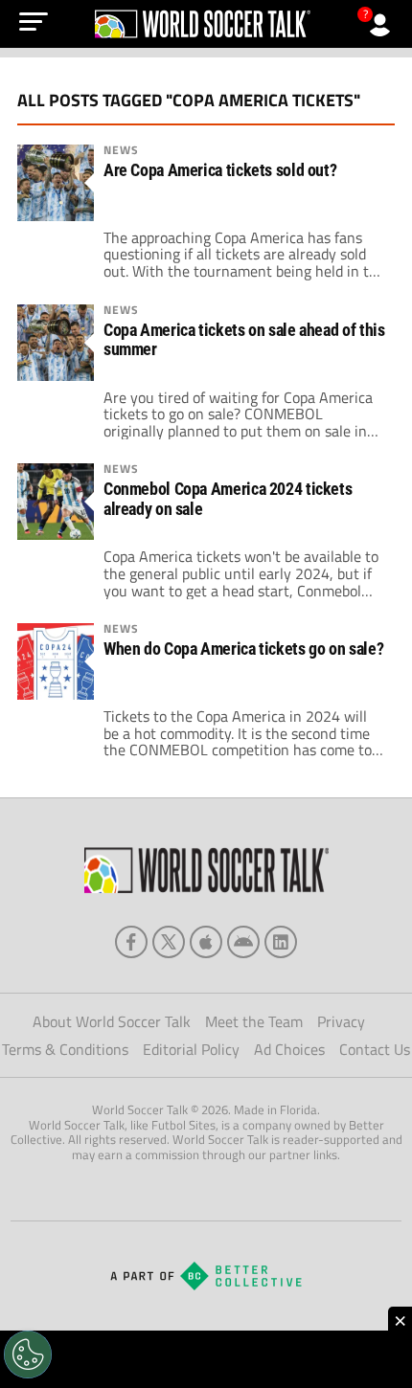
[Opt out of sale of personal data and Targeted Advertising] (28, 1354)
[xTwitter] (168, 942)
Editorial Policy (191, 1049)
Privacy (341, 1021)
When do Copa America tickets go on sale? (243, 649)
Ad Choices (289, 1049)
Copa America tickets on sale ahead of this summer (244, 340)
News (121, 150)
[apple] (206, 942)
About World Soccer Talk (112, 1021)
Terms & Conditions (65, 1049)
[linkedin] (280, 942)
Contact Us (374, 1049)
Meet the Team (254, 1021)
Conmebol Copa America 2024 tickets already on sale (228, 499)
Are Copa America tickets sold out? (220, 170)
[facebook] (131, 942)
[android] (243, 942)
